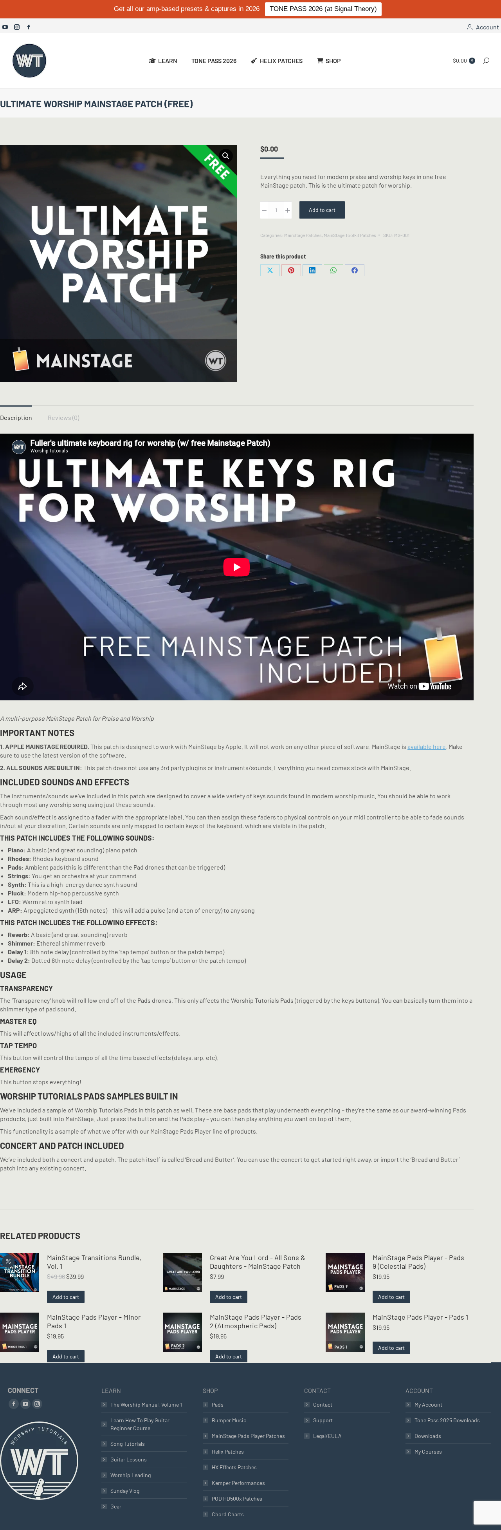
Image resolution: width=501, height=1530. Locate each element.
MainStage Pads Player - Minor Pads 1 (94, 1321)
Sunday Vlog (124, 1490)
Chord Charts (228, 1514)
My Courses (428, 1451)
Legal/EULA (327, 1435)
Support (323, 1420)
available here (426, 746)
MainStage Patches (303, 235)
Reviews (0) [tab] (63, 417)
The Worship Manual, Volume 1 (146, 1404)
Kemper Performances (238, 1482)
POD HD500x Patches (237, 1498)
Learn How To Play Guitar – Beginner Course (141, 1424)
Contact (322, 1404)
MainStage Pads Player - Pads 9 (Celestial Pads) (418, 1261)
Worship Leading (130, 1475)
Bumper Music (229, 1420)
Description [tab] (16, 417)
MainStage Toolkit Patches (350, 235)
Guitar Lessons (128, 1459)
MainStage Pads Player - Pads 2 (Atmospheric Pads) (255, 1321)
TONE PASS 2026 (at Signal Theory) (323, 9)
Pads (217, 1404)
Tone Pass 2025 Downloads (447, 1420)
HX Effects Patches (234, 1467)
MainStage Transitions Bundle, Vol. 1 (94, 1261)
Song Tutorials (127, 1443)
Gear (115, 1506)
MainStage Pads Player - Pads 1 (420, 1317)
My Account (428, 1404)
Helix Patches (228, 1451)
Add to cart (322, 209)
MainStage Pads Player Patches (248, 1435)
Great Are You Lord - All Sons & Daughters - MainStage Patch (257, 1261)
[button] (226, 156)
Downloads (427, 1435)
